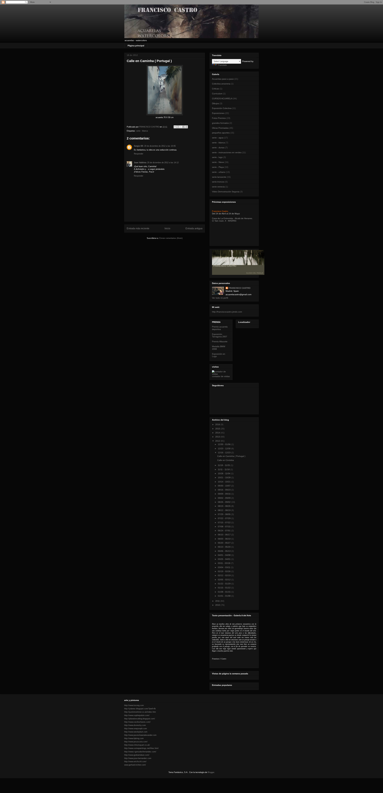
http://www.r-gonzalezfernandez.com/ (140, 752)
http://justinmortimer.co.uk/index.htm (140, 712)
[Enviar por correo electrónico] (175, 126)
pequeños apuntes (221, 133)
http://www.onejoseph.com (135, 728)
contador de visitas (221, 376)
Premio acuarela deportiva (220, 328)
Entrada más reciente (138, 228)
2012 (218, 441)
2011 (217, 601)
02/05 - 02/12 (224, 579)
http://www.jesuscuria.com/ (136, 742)
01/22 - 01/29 (224, 583)
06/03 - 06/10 (224, 539)
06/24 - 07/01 (224, 530)
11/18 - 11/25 (224, 465)
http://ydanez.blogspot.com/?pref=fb (140, 709)
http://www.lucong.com (134, 705)
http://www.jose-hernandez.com (137, 758)
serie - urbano (218, 172)
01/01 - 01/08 (224, 596)
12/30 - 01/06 (224, 444)
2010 (218, 605)
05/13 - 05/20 (224, 547)
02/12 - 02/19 (224, 575)
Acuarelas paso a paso (223, 79)
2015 (218, 428)
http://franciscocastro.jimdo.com (227, 312)
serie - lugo (217, 157)
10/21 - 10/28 (224, 477)
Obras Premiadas (220, 128)
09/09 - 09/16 (224, 494)
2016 (218, 424)
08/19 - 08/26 (224, 506)
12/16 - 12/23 (224, 452)
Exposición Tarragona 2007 (219, 335)
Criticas (215, 88)
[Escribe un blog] (177, 126)
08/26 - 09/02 (224, 502)
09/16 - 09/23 (224, 490)
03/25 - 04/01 (224, 559)
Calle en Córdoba (225, 460)
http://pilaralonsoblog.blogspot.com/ (139, 719)
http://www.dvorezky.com (135, 725)
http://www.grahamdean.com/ (136, 755)
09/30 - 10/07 (224, 486)
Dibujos (215, 103)
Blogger (211, 772)
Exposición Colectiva (221, 108)
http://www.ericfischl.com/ (135, 761)
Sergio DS (138, 146)
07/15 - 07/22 (224, 522)
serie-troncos (218, 182)
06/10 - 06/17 (224, 534)
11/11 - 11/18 (224, 469)
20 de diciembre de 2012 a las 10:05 (160, 146)
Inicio (167, 228)
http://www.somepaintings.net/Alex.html (141, 748)
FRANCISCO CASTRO (239, 288)
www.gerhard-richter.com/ (135, 765)
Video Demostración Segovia (225, 191)
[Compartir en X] (180, 126)
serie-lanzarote (219, 177)
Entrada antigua (194, 228)
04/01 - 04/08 (224, 555)
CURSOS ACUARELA (222, 98)
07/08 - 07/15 (224, 526)
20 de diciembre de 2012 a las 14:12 (163, 162)
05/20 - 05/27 (224, 543)
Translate (222, 65)
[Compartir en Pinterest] (186, 126)
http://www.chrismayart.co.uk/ (137, 745)
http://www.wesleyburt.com (135, 732)
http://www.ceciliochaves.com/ (137, 722)
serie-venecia (218, 186)
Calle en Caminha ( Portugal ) (231, 456)
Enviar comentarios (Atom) (171, 238)
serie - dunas (218, 147)
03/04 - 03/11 (224, 567)
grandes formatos (220, 123)
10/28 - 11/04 (224, 473)
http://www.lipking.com (134, 738)
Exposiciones (218, 113)
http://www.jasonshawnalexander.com (140, 735)
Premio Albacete (219, 341)
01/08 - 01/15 (224, 592)
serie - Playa (218, 167)
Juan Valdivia (140, 162)
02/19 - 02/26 (224, 571)
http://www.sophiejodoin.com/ (136, 715)
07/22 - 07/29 (224, 518)
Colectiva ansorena (221, 83)
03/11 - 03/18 (224, 563)
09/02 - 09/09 (224, 498)
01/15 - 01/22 (224, 587)
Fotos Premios (219, 118)
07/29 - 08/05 (224, 514)
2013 (218, 437)
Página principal (136, 45)
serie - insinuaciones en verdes (226, 152)
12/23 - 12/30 (224, 448)
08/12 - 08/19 (224, 510)
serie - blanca (142, 131)
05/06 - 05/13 (224, 551)
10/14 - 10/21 (224, 481)
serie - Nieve (218, 162)
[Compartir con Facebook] (183, 126)
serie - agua (217, 137)
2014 (218, 432)
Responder (138, 154)
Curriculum (217, 93)
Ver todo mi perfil (220, 298)
